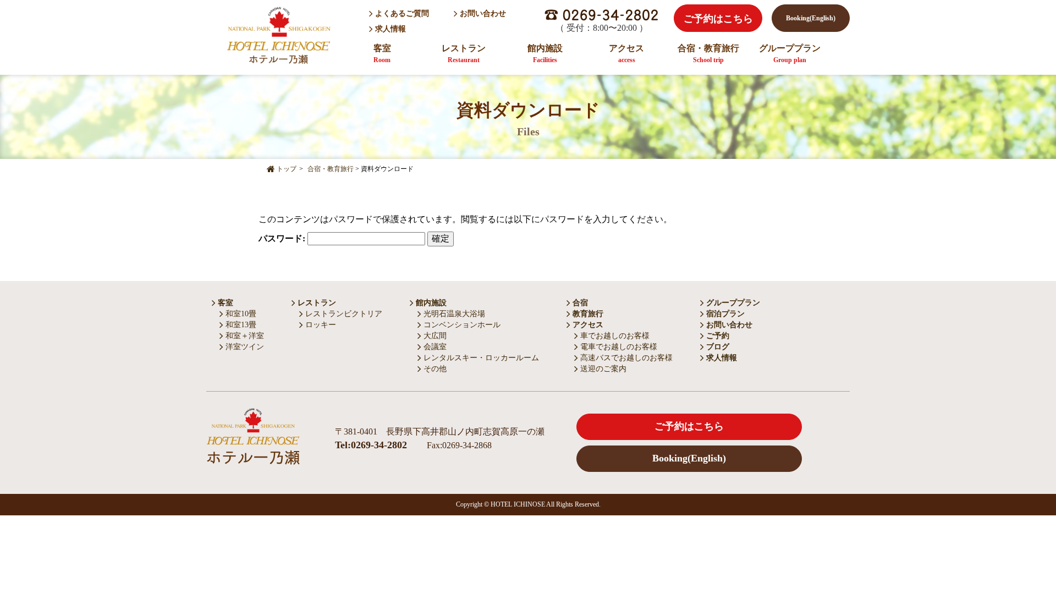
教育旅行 (586, 314)
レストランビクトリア (342, 314)
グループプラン (790, 53)
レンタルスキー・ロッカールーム (480, 358)
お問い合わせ (482, 13)
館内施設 (545, 53)
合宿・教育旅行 (708, 53)
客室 (382, 53)
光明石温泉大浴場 (453, 314)
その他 (434, 369)
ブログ (716, 347)
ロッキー (319, 325)
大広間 (434, 336)
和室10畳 (239, 314)
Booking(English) (810, 18)
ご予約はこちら (718, 18)
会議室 (434, 347)
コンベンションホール (461, 325)
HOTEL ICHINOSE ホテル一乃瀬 (278, 35)
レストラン (464, 53)
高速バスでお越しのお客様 (625, 358)
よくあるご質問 (401, 13)
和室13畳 (239, 325)
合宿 (579, 303)
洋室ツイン (243, 347)
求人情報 (390, 29)
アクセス (626, 53)
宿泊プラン (724, 314)
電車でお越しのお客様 (617, 347)
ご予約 (716, 336)
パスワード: (282, 238)
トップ (285, 169)
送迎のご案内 (602, 369)
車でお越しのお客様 (614, 336)
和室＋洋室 (243, 336)
